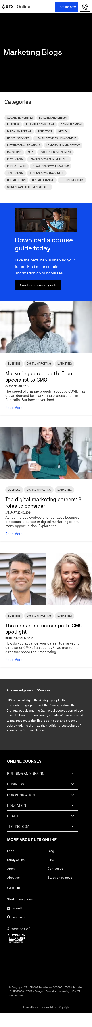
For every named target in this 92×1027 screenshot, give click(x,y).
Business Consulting (40, 124)
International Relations (23, 145)
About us (13, 877)
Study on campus (60, 877)
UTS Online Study (72, 180)
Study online (16, 860)
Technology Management (47, 173)
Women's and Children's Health (28, 187)
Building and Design (53, 117)
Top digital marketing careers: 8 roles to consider (43, 502)
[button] (85, 7)
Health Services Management (56, 138)
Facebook (18, 917)
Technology (15, 173)
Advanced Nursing (20, 117)
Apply (11, 868)
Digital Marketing (19, 131)
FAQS (51, 860)
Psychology (15, 159)
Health (63, 131)
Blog (51, 851)
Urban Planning (43, 180)
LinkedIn (17, 908)
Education (45, 131)
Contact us (55, 868)
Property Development (55, 152)
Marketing (14, 152)
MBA (30, 152)
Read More (14, 408)
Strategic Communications (51, 166)
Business (13, 124)
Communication (71, 124)
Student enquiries (20, 899)
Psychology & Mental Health (49, 159)
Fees (10, 851)
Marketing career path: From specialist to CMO (39, 376)
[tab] (42, 775)
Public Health (16, 166)
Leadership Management (63, 145)
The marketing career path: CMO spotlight (44, 628)
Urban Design (16, 180)
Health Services (18, 138)
